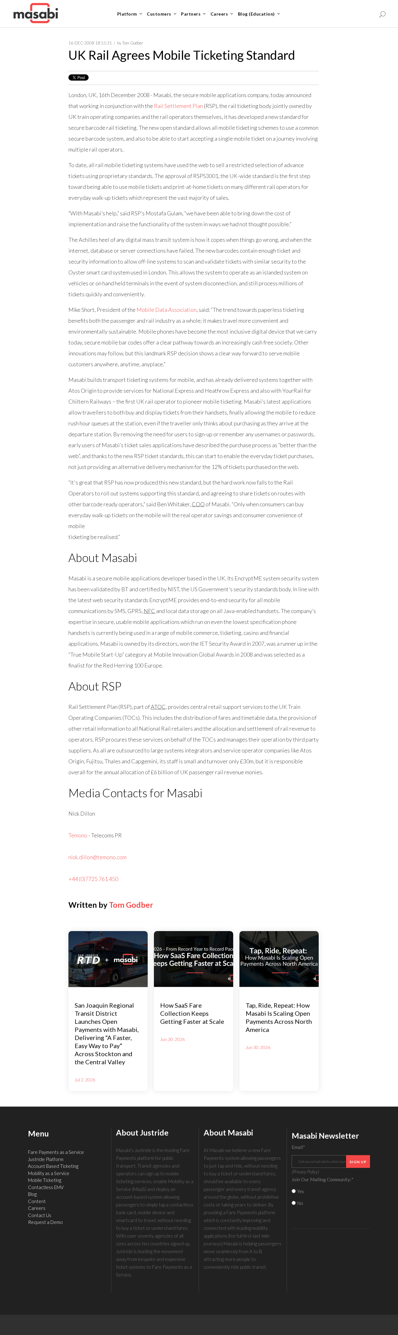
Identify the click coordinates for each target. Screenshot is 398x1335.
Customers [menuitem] (159, 13)
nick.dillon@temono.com (97, 857)
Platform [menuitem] (127, 13)
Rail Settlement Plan (178, 105)
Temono (77, 835)
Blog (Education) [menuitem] (256, 13)
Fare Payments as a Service (56, 1152)
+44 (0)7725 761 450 (93, 878)
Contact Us (39, 1215)
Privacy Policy (305, 1171)
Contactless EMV (46, 1187)
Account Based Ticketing (53, 1166)
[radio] (331, 1191)
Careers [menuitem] (219, 13)
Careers (36, 1208)
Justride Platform (45, 1159)
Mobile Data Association (167, 309)
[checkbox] (331, 1197)
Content (37, 1201)
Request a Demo (45, 1222)
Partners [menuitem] (191, 13)
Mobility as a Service (48, 1173)
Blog (32, 1194)
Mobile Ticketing (44, 1180)
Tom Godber (132, 42)
